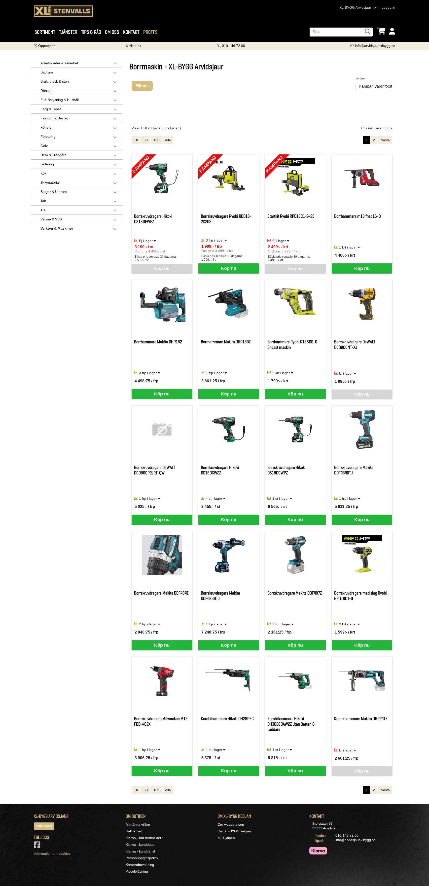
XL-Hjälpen (226, 838)
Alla (168, 140)
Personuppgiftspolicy (142, 858)
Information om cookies (52, 853)
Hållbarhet (134, 831)
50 (146, 140)
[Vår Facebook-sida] (38, 846)
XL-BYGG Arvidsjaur (355, 7)
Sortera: (360, 78)
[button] (44, 46)
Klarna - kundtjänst (140, 851)
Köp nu (228, 268)
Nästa (385, 140)
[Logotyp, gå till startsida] (63, 11)
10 (136, 140)
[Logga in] (392, 31)
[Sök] (367, 31)
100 (156, 140)
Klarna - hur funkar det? (144, 838)
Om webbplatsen (230, 824)
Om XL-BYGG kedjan (234, 831)
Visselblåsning (137, 871)
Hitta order (44, 826)
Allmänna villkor (138, 824)
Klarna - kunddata (140, 845)
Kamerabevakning (140, 865)
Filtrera (142, 86)
